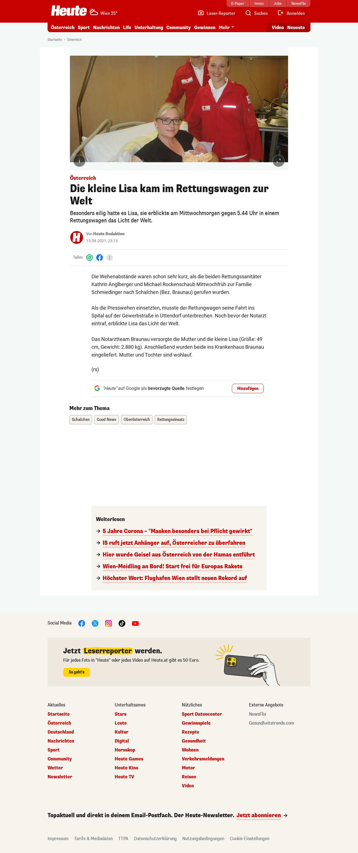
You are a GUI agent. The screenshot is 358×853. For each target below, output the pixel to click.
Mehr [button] (224, 27)
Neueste (296, 27)
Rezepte (190, 732)
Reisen (189, 777)
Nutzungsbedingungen (203, 839)
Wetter (55, 768)
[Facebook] (99, 257)
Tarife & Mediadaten (93, 839)
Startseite (55, 40)
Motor (188, 768)
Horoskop (125, 750)
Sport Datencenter (202, 714)
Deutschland (61, 732)
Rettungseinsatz (170, 419)
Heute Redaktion (108, 234)
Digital (122, 741)
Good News (106, 419)
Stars (120, 714)
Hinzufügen (247, 388)
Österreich (62, 27)
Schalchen (81, 419)
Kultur (121, 732)
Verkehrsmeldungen (203, 759)
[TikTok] (122, 623)
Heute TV (124, 777)
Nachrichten (61, 741)
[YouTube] (135, 623)
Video (278, 27)
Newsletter (60, 777)
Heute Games (129, 759)
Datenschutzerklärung (155, 839)
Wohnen (190, 750)
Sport (84, 27)
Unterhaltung (149, 27)
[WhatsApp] (89, 257)
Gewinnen (204, 27)
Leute (121, 723)
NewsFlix (257, 714)
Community (178, 27)
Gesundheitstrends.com (271, 723)
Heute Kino (126, 768)
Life (127, 27)
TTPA (123, 839)
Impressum (58, 839)
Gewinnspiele (196, 723)
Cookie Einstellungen (249, 839)
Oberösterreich (137, 419)
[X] (95, 623)
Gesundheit (194, 741)
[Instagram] (108, 623)
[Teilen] (109, 257)
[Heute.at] (69, 10)
